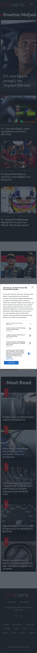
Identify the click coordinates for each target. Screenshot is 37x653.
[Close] (33, 288)
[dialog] (18, 326)
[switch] (29, 329)
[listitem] (18, 323)
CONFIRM (11, 363)
